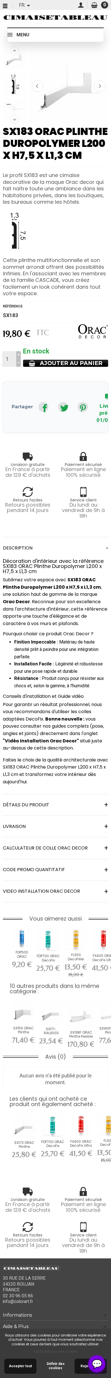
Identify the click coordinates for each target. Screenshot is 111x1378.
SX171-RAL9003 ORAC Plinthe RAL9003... (51, 1035)
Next (14, 119)
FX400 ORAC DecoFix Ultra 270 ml (81, 1145)
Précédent (37, 86)
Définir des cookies (56, 1366)
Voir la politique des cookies (55, 1352)
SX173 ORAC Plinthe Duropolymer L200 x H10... (24, 1148)
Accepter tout (20, 1366)
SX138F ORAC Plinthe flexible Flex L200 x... (81, 1036)
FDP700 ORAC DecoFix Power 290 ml (48, 960)
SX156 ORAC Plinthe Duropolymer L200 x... (23, 1034)
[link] (43, 407)
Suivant (99, 86)
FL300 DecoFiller (76, 956)
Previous (14, 51)
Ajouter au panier (71, 363)
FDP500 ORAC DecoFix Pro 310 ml (22, 958)
